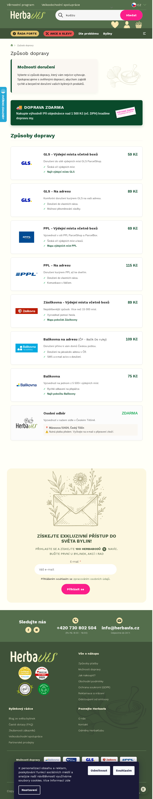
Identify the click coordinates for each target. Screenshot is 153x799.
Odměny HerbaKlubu (90, 730)
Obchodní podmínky (89, 681)
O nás (80, 718)
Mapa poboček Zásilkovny (61, 319)
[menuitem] (24, 33)
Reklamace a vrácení (90, 693)
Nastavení (28, 790)
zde (66, 780)
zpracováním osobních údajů (90, 578)
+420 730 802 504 (75, 627)
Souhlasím (122, 770)
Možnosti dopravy (88, 669)
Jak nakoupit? (85, 675)
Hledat (130, 15)
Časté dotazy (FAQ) (19, 724)
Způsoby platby (87, 663)
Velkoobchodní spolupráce (59, 5)
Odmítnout (97, 770)
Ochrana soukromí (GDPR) (93, 687)
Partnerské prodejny (19, 742)
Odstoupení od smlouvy (92, 699)
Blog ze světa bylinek (20, 718)
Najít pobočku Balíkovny (60, 393)
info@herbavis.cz (119, 627)
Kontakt (82, 724)
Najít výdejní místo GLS (59, 171)
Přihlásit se (74, 589)
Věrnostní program (19, 5)
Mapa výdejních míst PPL (60, 245)
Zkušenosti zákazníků (20, 730)
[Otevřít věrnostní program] (140, 789)
